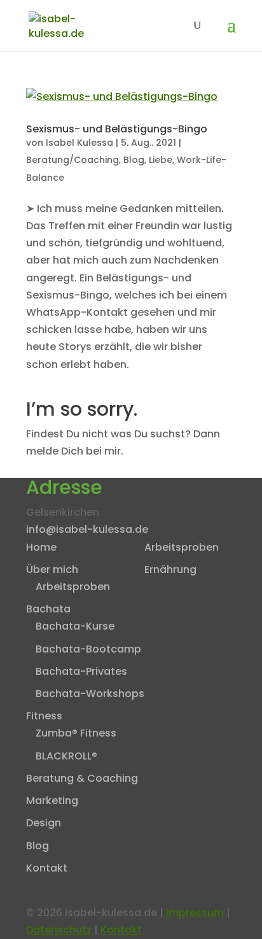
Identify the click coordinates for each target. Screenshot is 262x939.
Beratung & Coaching (82, 778)
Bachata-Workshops (90, 693)
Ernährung (170, 569)
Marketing (52, 800)
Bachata (48, 609)
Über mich (52, 569)
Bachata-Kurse (75, 626)
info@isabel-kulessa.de (87, 529)
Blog (133, 159)
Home (41, 547)
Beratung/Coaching (72, 159)
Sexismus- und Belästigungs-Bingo (116, 129)
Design (43, 822)
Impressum (195, 912)
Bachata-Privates (81, 671)
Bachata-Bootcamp (88, 649)
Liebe (160, 159)
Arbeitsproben (73, 586)
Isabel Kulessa (79, 142)
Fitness (44, 716)
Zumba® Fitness (76, 733)
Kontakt (46, 868)
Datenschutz (59, 929)
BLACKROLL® (66, 756)
